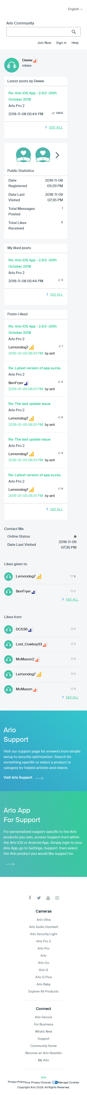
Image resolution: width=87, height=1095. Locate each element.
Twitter (39, 898)
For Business (43, 1024)
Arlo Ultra (43, 919)
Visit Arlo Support (18, 777)
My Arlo (6, 2)
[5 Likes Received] (23, 154)
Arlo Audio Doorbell (43, 927)
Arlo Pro (43, 948)
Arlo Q (43, 970)
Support (43, 1038)
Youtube (48, 898)
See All (56, 127)
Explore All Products (43, 991)
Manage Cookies (68, 1082)
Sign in (61, 43)
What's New (43, 1031)
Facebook (30, 898)
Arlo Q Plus (43, 977)
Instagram (57, 898)
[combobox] (43, 31)
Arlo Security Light (43, 934)
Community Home (43, 1046)
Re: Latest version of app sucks (34, 368)
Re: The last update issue (29, 404)
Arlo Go (43, 962)
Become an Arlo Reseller (43, 1053)
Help (75, 43)
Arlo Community (20, 23)
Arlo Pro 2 (16, 106)
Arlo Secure (43, 1017)
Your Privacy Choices (38, 1082)
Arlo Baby (43, 984)
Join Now (44, 43)
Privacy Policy (16, 1082)
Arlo (43, 955)
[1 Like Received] (42, 154)
